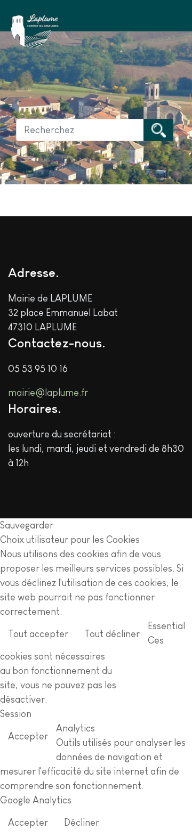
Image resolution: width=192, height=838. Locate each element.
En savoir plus (154, 665)
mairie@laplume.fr (48, 392)
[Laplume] (34, 31)
